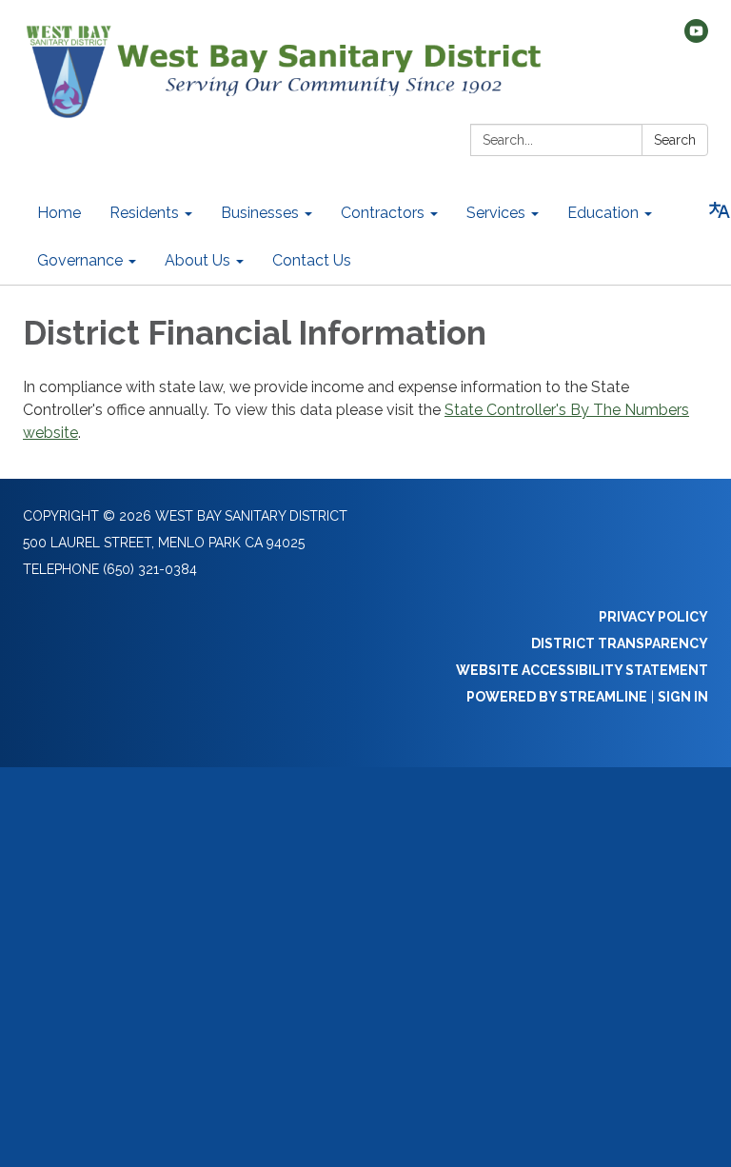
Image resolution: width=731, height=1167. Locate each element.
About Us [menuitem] (197, 260)
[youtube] (696, 38)
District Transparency (619, 643)
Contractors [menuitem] (383, 213)
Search (675, 140)
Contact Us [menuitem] (311, 260)
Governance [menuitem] (80, 260)
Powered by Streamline (556, 696)
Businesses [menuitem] (260, 213)
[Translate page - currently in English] (719, 210)
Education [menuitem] (603, 213)
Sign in (683, 696)
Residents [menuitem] (144, 213)
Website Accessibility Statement (582, 670)
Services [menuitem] (495, 213)
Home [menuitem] (59, 213)
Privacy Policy (653, 616)
